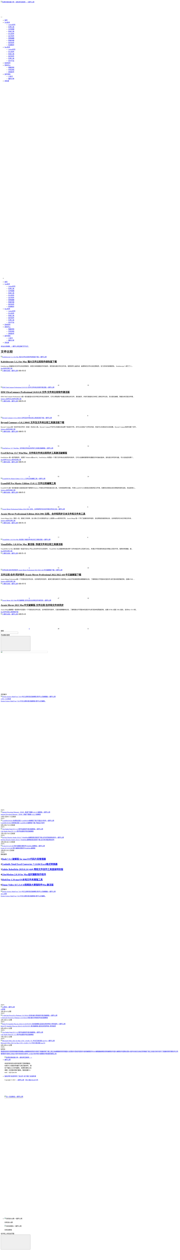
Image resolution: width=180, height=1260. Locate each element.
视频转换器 (13, 1051)
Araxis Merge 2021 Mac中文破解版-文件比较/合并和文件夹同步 (32, 605)
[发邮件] (30, 1215)
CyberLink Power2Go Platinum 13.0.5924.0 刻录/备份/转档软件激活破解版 (24, 1017)
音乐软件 (11, 42)
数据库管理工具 (51, 1053)
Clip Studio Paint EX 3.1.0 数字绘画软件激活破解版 (17, 831)
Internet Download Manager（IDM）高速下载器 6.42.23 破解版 (21, 814)
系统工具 (11, 31)
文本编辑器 (56, 1051)
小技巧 (10, 76)
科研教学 (11, 45)
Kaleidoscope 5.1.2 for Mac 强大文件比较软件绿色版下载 (29, 361)
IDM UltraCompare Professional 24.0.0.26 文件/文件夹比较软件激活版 (35, 392)
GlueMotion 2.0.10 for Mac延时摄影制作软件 (24, 874)
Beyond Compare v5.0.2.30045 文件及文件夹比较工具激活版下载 (32, 422)
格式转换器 (143, 1051)
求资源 (6, 81)
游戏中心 (7, 65)
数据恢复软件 (5, 1051)
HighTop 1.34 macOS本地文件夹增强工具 (22, 879)
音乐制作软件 (157, 1051)
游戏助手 (11, 72)
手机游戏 (11, 69)
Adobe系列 (11, 24)
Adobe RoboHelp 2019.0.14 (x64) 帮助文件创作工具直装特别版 (32, 869)
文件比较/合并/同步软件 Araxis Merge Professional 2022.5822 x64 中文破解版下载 (41, 574)
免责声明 (14, 1076)
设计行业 (11, 60)
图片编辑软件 (118, 1051)
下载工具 (150, 1051)
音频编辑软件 (88, 1051)
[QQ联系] (30, 1148)
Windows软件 (5, 399)
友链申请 (33, 1076)
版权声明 (7, 1076)
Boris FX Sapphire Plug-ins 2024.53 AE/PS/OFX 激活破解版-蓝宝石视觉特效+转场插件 (28, 1026)
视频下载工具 (47, 1051)
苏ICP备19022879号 (31, 1080)
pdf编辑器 (26, 1051)
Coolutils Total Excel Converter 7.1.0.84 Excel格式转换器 (29, 864)
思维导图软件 (79, 1051)
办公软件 (11, 33)
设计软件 (11, 36)
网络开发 (15, 612)
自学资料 (7, 74)
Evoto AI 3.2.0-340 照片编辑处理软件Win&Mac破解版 (18, 848)
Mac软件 (7, 47)
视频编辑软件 (109, 1051)
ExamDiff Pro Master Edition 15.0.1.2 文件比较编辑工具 (28, 483)
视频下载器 (39, 1051)
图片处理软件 (70, 1051)
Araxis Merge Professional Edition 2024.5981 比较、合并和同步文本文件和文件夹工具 (43, 514)
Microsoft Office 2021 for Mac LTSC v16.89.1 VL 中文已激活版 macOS (23, 1043)
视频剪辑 (63, 1051)
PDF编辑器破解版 (99, 1051)
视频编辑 (11, 38)
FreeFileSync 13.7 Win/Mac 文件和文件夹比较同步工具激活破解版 (34, 453)
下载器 (164, 1051)
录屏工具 (10, 1053)
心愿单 (3, 1009)
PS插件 (131, 1051)
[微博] (18, 1163)
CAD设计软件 (32, 1053)
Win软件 (7, 22)
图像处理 (126, 1051)
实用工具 (11, 27)
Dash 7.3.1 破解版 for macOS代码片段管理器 (24, 859)
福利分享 (11, 78)
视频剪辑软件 (170, 1051)
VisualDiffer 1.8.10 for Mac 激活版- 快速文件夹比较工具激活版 (32, 544)
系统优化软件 (23, 1053)
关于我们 (27, 1076)
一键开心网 (20, 1080)
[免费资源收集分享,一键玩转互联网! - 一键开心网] (18, 1059)
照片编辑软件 (41, 1053)
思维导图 (11, 40)
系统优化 (136, 1051)
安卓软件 (7, 63)
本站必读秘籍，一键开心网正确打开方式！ (15, 346)
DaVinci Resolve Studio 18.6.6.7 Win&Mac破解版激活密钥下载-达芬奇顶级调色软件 (27, 840)
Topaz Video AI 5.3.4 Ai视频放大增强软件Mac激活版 (28, 885)
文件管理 (11, 29)
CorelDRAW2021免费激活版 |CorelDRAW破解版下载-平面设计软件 (23, 823)
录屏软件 (33, 1051)
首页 (6, 20)
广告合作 (20, 1076)
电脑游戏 (11, 67)
